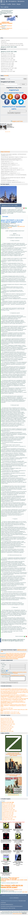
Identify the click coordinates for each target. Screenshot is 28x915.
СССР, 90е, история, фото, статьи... (6, 862)
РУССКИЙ (6, 75)
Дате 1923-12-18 (21, 226)
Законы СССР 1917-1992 (7, 53)
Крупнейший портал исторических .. (6, 864)
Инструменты (13, 1)
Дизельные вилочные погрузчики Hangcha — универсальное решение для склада (12, 159)
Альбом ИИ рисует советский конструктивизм (13, 775)
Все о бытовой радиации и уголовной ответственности (6, 840)
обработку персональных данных (19, 672)
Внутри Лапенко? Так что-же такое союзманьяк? (6, 873)
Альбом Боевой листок (13, 794)
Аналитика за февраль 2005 (9, 180)
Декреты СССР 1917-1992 (9, 51)
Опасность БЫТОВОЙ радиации (6, 832)
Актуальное (9, 25)
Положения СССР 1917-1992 (8, 59)
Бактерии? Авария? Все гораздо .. (18, 865)
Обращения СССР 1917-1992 (8, 56)
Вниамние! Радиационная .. (6, 842)
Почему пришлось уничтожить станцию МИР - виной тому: (18, 862)
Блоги (14, 4)
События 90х (18, 832)
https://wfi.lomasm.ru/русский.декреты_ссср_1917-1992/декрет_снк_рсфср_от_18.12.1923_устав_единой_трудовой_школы (14, 879)
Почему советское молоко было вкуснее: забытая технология (13, 178)
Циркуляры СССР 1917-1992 (8, 71)
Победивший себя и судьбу (9, 163)
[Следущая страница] (27, 765)
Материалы (21, 1)
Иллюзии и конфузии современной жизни (13, 182)
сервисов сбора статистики (17, 913)
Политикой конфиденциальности (7, 904)
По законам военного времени (10, 164)
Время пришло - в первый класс (10, 173)
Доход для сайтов (7, 131)
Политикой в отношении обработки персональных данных (11, 906)
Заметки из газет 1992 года (7, 708)
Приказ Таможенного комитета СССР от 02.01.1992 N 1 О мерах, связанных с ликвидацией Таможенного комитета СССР (13, 705)
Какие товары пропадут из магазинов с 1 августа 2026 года (10, 125)
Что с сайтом (4, 7)
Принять (23, 913)
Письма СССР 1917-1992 (7, 58)
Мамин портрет (6, 166)
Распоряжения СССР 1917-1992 (9, 68)
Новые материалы (5, 151)
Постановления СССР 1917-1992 (9, 61)
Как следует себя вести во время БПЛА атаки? (12, 886)
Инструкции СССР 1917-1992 (8, 55)
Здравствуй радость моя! (9, 171)
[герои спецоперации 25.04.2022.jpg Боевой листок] (13, 793)
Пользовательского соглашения (18, 675)
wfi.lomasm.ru (16, 897)
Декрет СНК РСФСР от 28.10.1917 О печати (10, 713)
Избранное (2, 26)
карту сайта (24, 891)
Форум (18, 4)
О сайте (8, 4)
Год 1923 (10, 227)
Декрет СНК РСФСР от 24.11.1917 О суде (10, 712)
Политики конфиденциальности (9, 674)
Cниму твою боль (7, 161)
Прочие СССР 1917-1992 (7, 66)
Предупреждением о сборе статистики (8, 908)
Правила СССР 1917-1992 (7, 63)
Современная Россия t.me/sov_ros (6, 29)
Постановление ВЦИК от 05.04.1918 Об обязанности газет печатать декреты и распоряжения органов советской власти (14, 689)
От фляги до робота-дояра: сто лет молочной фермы (13, 175)
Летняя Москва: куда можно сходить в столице (14, 157)
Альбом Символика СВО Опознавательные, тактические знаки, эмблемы (13, 754)
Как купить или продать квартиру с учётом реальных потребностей (13, 155)
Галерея (3, 4)
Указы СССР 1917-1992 (6, 69)
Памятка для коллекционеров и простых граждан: (6, 830)
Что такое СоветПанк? (6, 875)
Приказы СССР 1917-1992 (7, 64)
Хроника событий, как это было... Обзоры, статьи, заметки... (18, 830)
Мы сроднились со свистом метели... (11, 168)
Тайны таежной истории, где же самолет (12, 169)
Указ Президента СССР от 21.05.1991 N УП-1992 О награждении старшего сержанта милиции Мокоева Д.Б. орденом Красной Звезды (13, 702)
